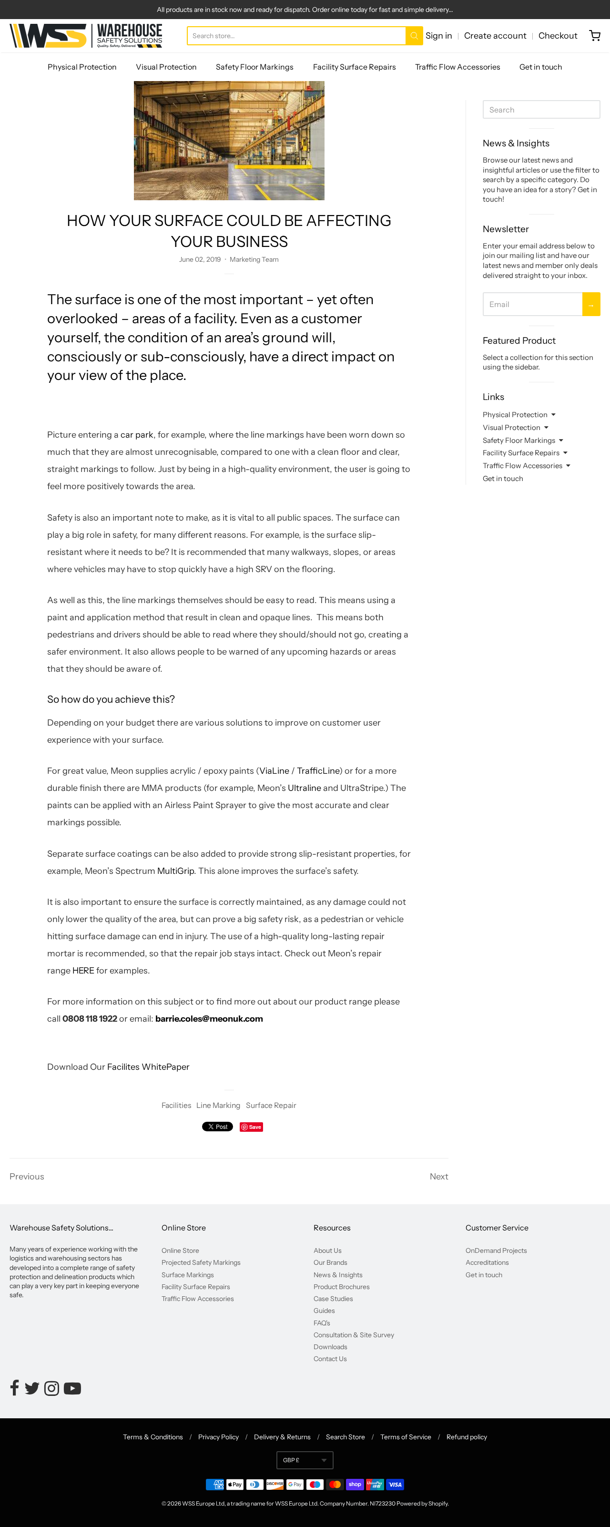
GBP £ (291, 1460)
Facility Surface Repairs (354, 67)
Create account (495, 36)
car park (137, 435)
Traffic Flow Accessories (457, 67)
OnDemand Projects (496, 1250)
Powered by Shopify (421, 1503)
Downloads (330, 1347)
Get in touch (540, 67)
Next (439, 1176)
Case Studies (333, 1298)
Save (255, 1126)
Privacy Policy (218, 1437)
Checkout (558, 36)
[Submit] (414, 35)
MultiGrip (175, 871)
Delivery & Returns (282, 1437)
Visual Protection (166, 67)
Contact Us (330, 1358)
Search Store (345, 1437)
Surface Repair (271, 1105)
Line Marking (218, 1105)
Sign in (439, 36)
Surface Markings (188, 1275)
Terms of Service (405, 1437)
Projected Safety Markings (201, 1262)
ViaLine (275, 771)
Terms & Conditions (153, 1437)
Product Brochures (342, 1286)
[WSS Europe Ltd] (86, 36)
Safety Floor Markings (255, 67)
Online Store (180, 1250)
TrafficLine (318, 771)
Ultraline (304, 788)
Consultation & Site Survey (354, 1335)
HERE (83, 970)
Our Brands (330, 1262)
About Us (328, 1250)
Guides (324, 1310)
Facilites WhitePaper (148, 1067)
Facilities (176, 1105)
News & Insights (338, 1275)
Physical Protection (82, 67)
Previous (27, 1176)
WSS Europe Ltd (203, 1503)
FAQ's (322, 1323)
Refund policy (467, 1437)
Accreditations (487, 1262)
